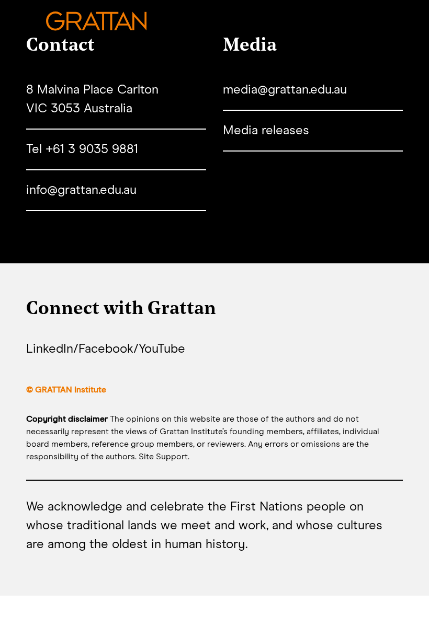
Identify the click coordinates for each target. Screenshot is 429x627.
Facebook (105, 349)
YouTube (162, 349)
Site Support (163, 456)
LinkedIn (49, 349)
